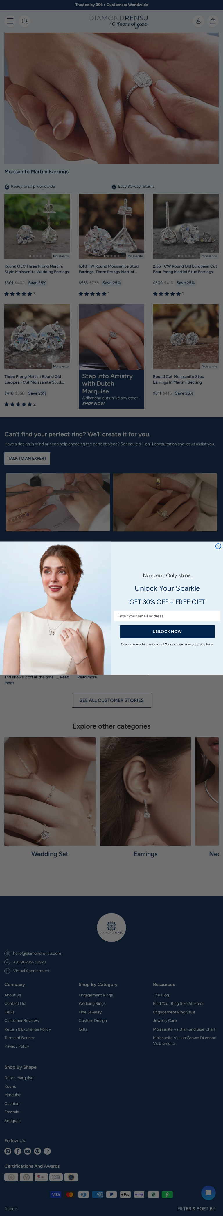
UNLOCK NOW (167, 631)
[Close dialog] (218, 546)
